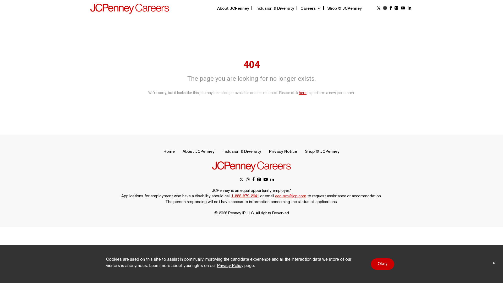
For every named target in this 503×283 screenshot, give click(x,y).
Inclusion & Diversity (274, 8)
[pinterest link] (396, 9)
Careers (308, 8)
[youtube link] (403, 9)
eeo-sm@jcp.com (290, 196)
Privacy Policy (230, 266)
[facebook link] (390, 9)
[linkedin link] (409, 9)
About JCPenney (233, 8)
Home (169, 152)
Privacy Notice (283, 152)
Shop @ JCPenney (344, 8)
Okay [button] (382, 264)
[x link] (378, 9)
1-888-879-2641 (245, 196)
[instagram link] (385, 9)
